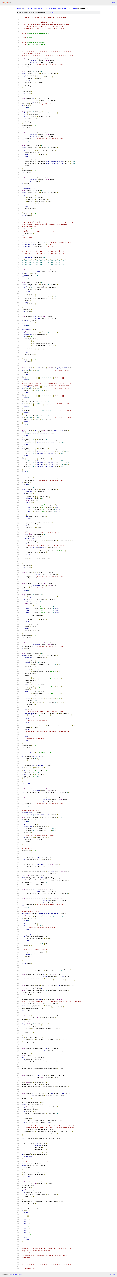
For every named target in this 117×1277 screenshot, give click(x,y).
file (51, 12)
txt (110, 1274)
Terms (20, 1274)
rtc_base (73, 8)
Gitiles (10, 1274)
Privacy (15, 1274)
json (114, 1274)
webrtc (19, 8)
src (24, 8)
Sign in (113, 3)
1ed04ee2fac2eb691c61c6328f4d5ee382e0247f (50, 8)
